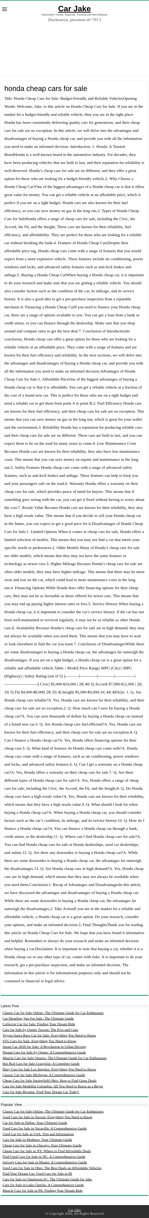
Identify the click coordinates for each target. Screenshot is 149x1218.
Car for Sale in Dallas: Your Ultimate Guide (35, 1123)
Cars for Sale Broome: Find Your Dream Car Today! (41, 1092)
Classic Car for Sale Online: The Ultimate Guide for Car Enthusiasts (53, 1013)
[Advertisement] (74, 50)
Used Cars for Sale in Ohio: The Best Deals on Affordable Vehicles (52, 1168)
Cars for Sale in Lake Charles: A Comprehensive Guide (43, 1185)
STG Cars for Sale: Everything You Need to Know (39, 1041)
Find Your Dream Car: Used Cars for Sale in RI (37, 1174)
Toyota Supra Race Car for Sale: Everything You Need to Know (49, 1035)
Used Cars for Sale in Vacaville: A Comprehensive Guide (45, 1128)
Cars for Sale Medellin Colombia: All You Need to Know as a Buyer (53, 1086)
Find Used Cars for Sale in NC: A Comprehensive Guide (44, 1157)
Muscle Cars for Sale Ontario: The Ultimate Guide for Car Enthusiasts (54, 1058)
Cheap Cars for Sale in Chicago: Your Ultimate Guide (42, 1145)
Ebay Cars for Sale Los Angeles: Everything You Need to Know (49, 1069)
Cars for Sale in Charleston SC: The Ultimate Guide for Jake (47, 1179)
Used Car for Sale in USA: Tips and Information (38, 1134)
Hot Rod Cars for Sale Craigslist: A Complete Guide (41, 1064)
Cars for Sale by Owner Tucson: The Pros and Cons (40, 1030)
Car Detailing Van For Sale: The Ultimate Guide (38, 1018)
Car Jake (74, 8)
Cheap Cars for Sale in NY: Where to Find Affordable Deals (47, 1151)
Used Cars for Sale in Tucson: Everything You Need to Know (47, 1117)
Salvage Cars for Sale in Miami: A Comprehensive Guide (45, 1162)
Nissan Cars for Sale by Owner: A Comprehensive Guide (44, 1052)
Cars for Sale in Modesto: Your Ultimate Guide (37, 1140)
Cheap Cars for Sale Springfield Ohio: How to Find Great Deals (49, 1081)
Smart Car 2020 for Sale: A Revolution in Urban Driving (44, 1047)
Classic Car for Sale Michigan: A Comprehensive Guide (44, 1075)
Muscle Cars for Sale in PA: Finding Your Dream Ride (42, 1190)
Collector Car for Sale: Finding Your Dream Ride (39, 1024)
